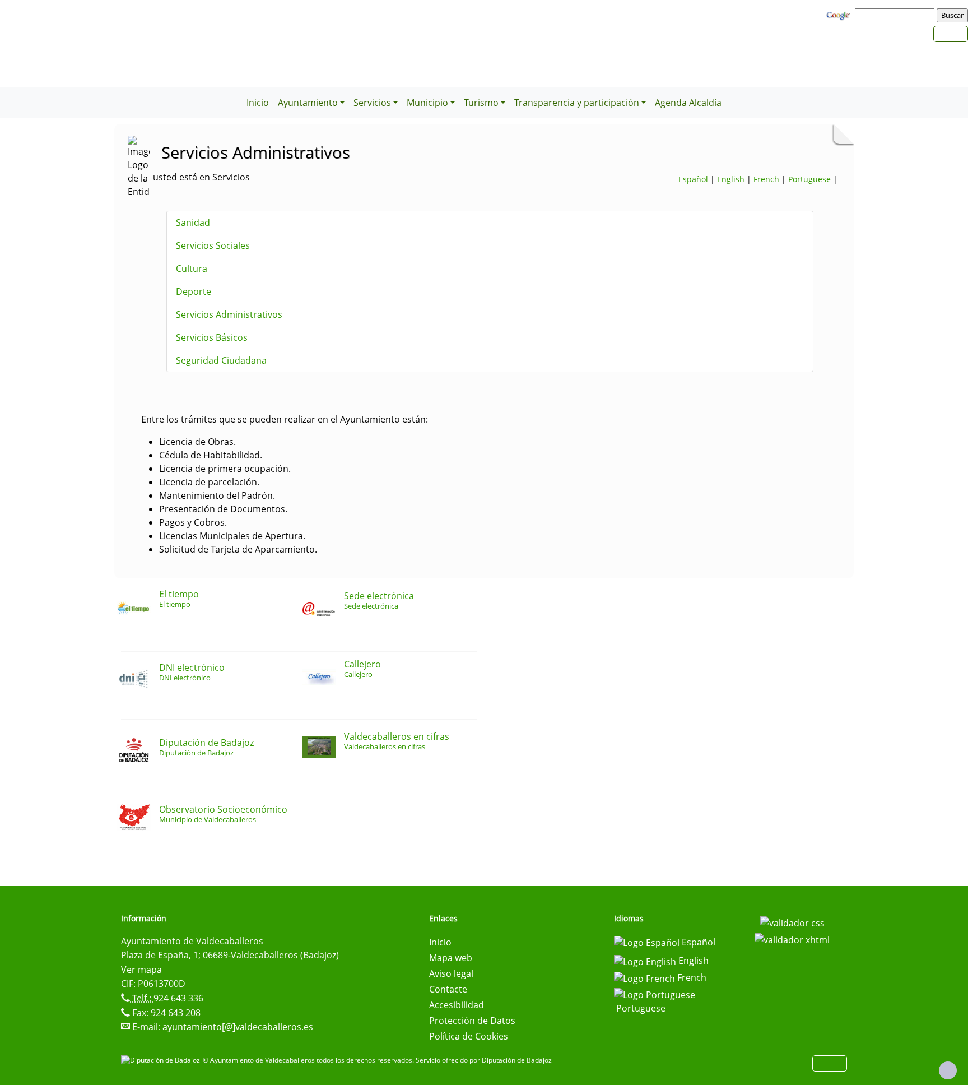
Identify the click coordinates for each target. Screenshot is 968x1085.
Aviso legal (451, 973)
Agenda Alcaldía (688, 102)
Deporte (193, 291)
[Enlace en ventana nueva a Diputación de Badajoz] (162, 1060)
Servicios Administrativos (229, 314)
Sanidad (193, 222)
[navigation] (896, 15)
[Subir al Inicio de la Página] (948, 1070)
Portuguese (809, 179)
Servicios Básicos (212, 337)
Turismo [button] (481, 102)
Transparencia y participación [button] (576, 102)
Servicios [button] (372, 102)
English (730, 179)
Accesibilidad (456, 1005)
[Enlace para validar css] (792, 922)
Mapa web (450, 958)
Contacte (448, 989)
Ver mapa (141, 969)
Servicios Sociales (213, 245)
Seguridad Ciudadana (221, 360)
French (766, 179)
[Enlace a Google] (840, 14)
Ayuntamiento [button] (308, 102)
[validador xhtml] (792, 939)
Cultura (191, 268)
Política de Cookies (468, 1036)
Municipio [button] (427, 102)
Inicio (257, 102)
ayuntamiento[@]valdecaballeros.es (237, 1027)
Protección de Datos (472, 1020)
